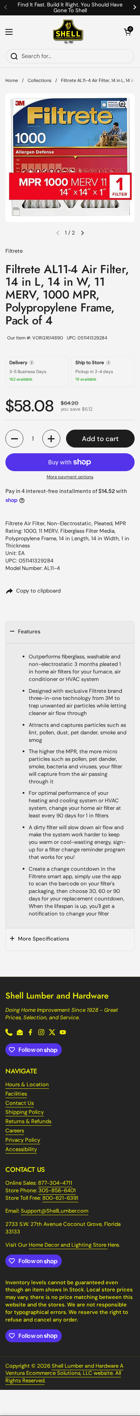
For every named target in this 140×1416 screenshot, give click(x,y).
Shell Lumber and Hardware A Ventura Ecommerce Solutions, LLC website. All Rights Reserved (64, 1373)
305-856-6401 (57, 1190)
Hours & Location (27, 1084)
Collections (39, 80)
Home (11, 80)
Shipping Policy (24, 1112)
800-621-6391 (60, 1198)
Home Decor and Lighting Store (68, 1244)
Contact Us (19, 1103)
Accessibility (21, 1149)
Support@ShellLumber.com (54, 1210)
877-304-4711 (55, 1183)
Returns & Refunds (28, 1121)
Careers (14, 1130)
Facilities (16, 1093)
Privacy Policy (22, 1140)
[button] (127, 32)
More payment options (70, 477)
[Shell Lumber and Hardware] (68, 32)
